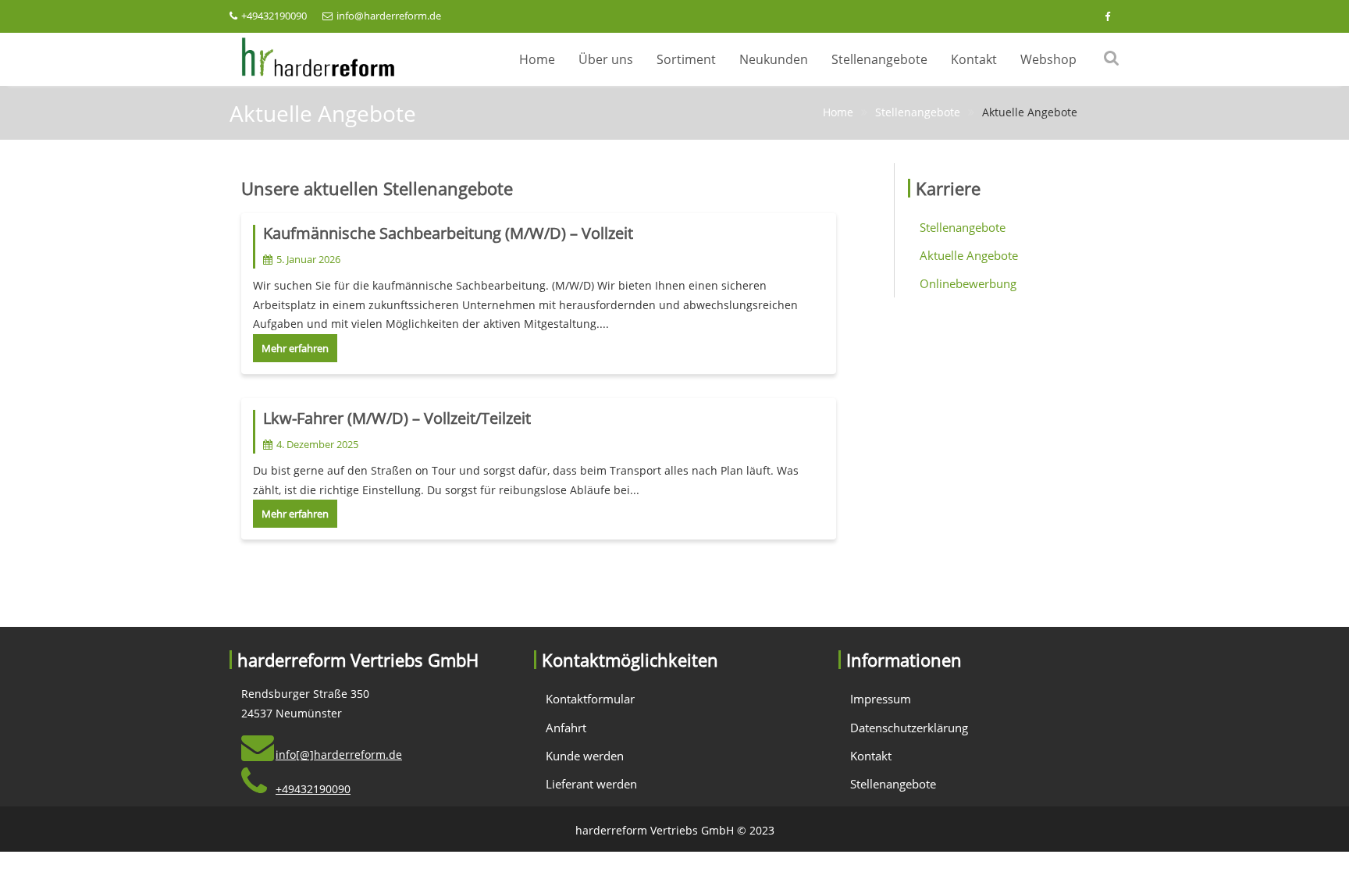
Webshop (1048, 59)
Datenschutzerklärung (909, 727)
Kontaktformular (590, 698)
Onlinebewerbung (968, 283)
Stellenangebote (879, 59)
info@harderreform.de (388, 16)
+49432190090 (274, 16)
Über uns (605, 59)
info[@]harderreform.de (339, 754)
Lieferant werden (591, 784)
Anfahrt (566, 727)
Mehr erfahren (295, 348)
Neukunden (773, 59)
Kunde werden (585, 755)
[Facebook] (1107, 16)
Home (537, 59)
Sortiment (686, 59)
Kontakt (974, 59)
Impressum (880, 698)
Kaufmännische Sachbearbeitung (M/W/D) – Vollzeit (448, 233)
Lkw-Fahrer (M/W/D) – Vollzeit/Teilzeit (397, 418)
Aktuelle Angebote (969, 255)
